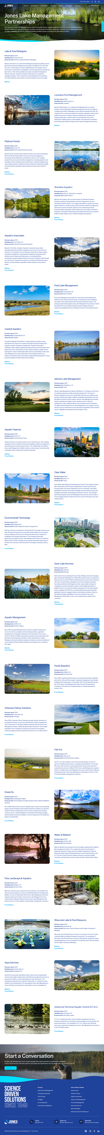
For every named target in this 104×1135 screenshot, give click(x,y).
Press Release (9, 174)
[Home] (9, 5)
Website (7, 82)
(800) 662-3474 (95, 5)
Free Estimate (103, 26)
